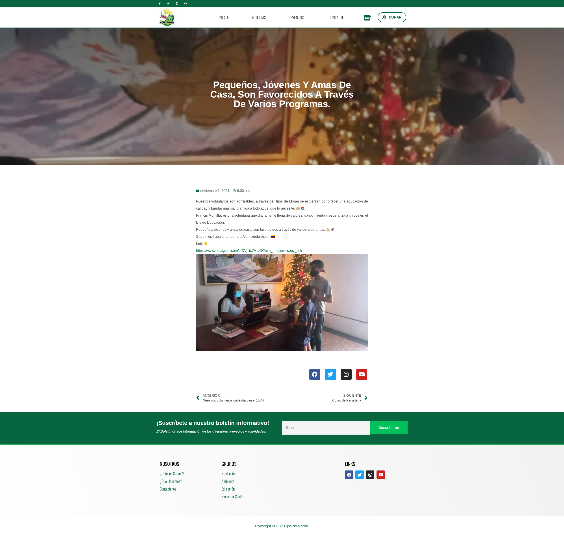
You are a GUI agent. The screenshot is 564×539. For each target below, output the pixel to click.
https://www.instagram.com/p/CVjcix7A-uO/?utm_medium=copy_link (249, 251)
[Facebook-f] (159, 3)
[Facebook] (314, 374)
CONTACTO (336, 17)
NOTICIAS (259, 17)
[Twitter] (168, 3)
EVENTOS (297, 17)
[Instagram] (177, 3)
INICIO (223, 17)
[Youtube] (185, 3)
